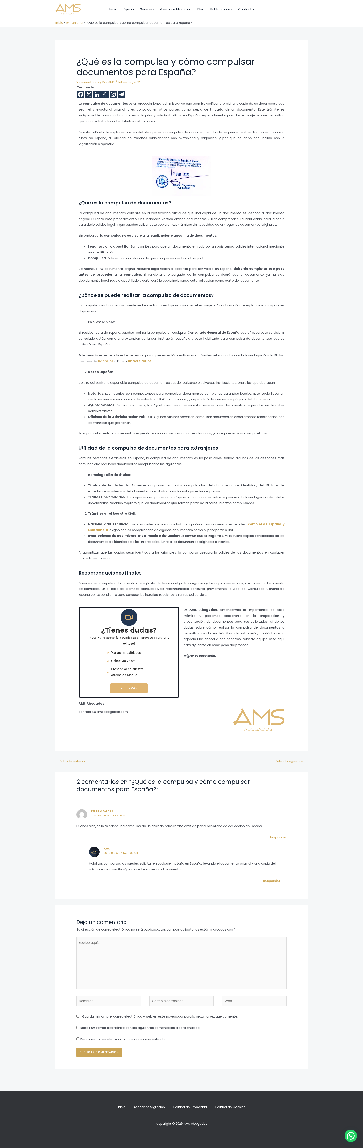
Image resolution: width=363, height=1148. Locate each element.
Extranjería (74, 22)
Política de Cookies (230, 1107)
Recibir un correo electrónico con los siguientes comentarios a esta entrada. (140, 1027)
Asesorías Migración (175, 9)
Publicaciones (221, 9)
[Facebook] (80, 94)
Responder (278, 837)
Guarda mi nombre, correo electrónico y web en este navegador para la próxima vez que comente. (160, 1016)
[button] (351, 1136)
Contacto (246, 9)
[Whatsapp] (105, 94)
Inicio (113, 9)
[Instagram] (273, 9)
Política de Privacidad (190, 1107)
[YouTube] (283, 9)
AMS (107, 848)
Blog (200, 9)
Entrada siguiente (291, 761)
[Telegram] (121, 94)
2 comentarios (87, 82)
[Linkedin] (97, 94)
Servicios (147, 9)
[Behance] (293, 9)
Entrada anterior (70, 761)
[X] (88, 94)
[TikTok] (263, 9)
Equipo (129, 9)
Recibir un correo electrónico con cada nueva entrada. (122, 1039)
